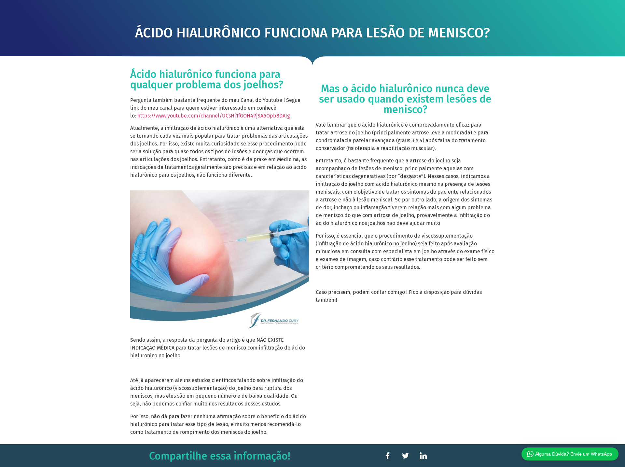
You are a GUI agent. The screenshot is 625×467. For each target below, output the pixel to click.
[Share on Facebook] (387, 455)
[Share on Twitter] (405, 455)
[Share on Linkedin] (423, 455)
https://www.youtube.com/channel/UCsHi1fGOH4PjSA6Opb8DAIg (213, 116)
